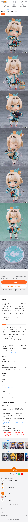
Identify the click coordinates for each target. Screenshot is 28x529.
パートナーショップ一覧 (10, 352)
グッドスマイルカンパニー (8, 387)
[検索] (11, 2)
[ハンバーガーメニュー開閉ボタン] (26, 2)
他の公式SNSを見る (14, 504)
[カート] (13, 2)
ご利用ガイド (4, 512)
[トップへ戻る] (14, 468)
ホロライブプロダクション (6, 9)
